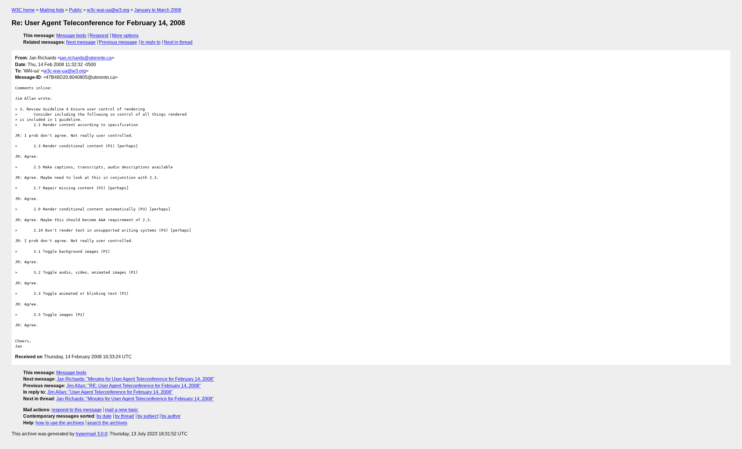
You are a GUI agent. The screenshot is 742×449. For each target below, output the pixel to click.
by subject (147, 416)
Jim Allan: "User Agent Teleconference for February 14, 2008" (110, 392)
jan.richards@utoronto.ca (86, 57)
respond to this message (77, 409)
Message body (71, 35)
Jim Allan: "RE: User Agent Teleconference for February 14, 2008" (133, 385)
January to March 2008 (157, 10)
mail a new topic (121, 409)
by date (104, 416)
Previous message (118, 42)
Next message (81, 42)
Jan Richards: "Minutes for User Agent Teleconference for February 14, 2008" (135, 379)
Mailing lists (52, 10)
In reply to (151, 42)
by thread (124, 416)
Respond (99, 35)
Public (75, 10)
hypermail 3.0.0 (91, 433)
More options (125, 35)
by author (171, 416)
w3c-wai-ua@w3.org (108, 10)
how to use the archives (60, 422)
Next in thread (178, 42)
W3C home (23, 10)
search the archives (107, 422)
